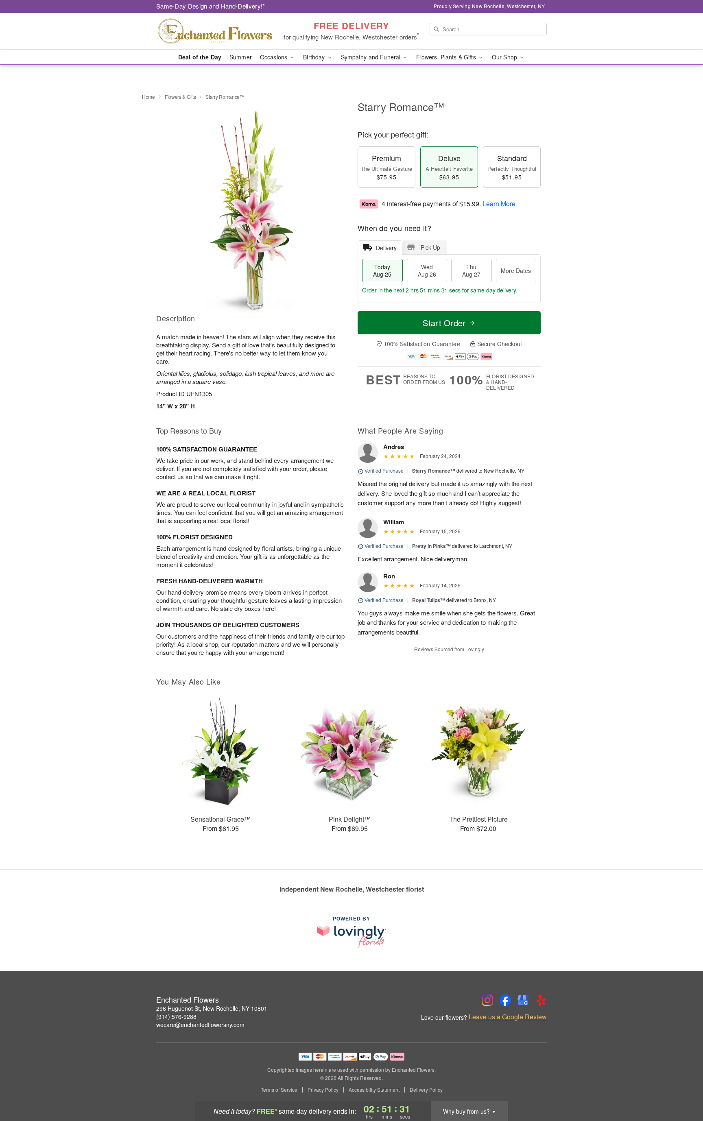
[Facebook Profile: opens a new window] (505, 1000)
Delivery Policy (426, 1089)
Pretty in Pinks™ (431, 546)
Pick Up (430, 247)
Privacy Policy (323, 1089)
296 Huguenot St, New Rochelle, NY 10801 (211, 1008)
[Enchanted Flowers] (214, 31)
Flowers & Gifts (180, 96)
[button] (681, 1086)
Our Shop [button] (505, 57)
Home (148, 96)
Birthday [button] (314, 57)
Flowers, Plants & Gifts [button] (446, 57)
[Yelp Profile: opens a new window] (541, 1000)
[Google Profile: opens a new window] (523, 1000)
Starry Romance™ (433, 470)
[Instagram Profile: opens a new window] (487, 1000)
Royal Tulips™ (428, 600)
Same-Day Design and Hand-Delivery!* (210, 6)
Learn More (498, 203)
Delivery (386, 248)
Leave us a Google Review (508, 1016)
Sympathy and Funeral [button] (371, 57)
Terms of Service (279, 1089)
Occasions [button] (274, 57)
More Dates (516, 270)
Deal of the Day (199, 57)
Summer (240, 57)
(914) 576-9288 (176, 1016)
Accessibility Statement (374, 1089)
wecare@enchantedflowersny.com (200, 1025)
